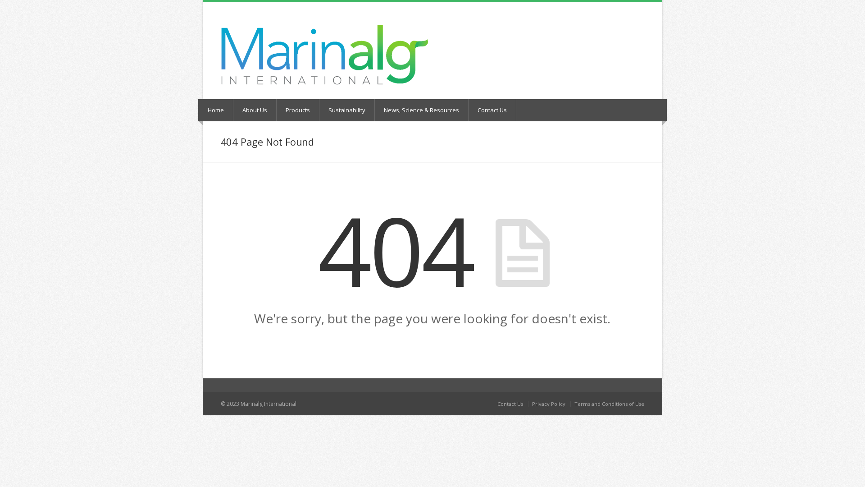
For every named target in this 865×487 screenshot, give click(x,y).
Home (216, 110)
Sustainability (346, 110)
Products (298, 110)
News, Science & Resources (421, 110)
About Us (254, 110)
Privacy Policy (548, 403)
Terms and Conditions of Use (609, 403)
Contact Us (492, 110)
